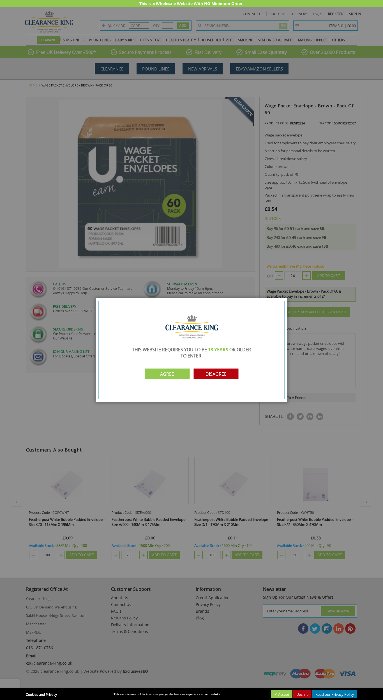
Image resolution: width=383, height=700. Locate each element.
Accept (283, 694)
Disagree (216, 374)
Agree (167, 374)
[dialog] (191, 350)
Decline (302, 694)
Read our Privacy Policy (334, 694)
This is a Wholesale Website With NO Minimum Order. (191, 3)
